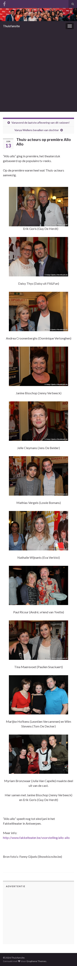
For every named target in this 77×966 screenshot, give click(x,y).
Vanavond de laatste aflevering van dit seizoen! (40, 122)
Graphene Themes (36, 961)
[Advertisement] (38, 71)
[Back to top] (68, 942)
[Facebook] (4, 3)
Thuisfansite (11, 26)
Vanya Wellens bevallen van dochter (36, 130)
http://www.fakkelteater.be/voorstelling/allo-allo (36, 837)
